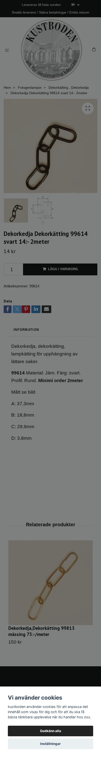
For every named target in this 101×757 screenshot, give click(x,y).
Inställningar (50, 744)
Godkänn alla (50, 731)
